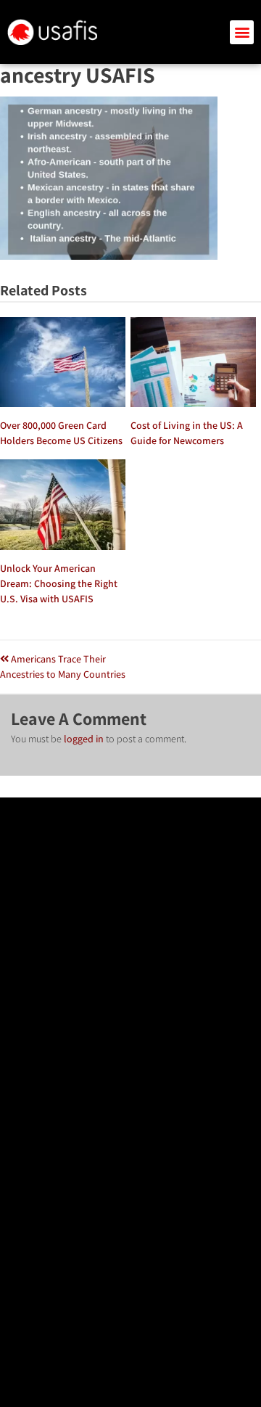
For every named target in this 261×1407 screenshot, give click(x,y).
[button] (242, 32)
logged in (84, 738)
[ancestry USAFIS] (109, 256)
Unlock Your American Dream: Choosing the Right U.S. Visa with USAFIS (58, 583)
